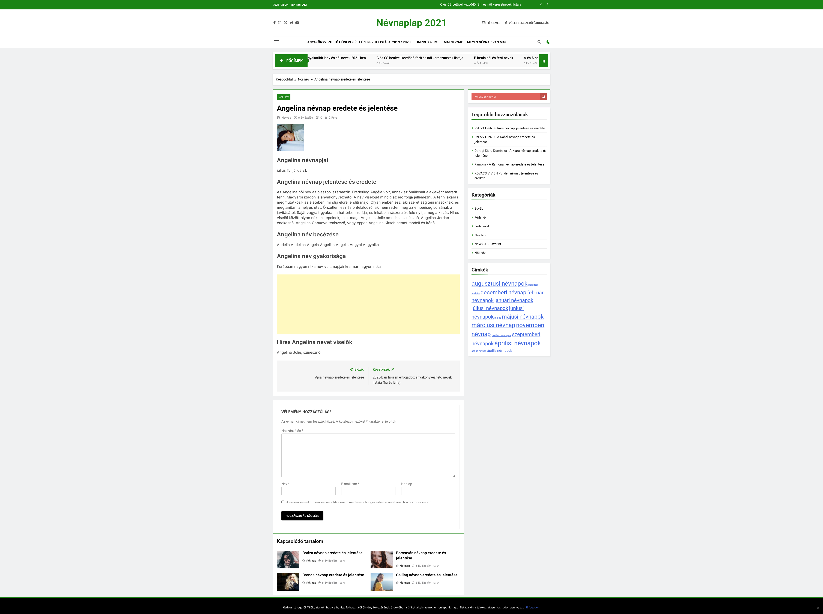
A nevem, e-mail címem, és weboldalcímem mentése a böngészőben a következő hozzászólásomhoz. (359, 502)
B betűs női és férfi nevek (465, 58)
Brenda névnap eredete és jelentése (333, 575)
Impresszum (427, 42)
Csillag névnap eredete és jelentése (427, 575)
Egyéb (479, 208)
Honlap (406, 484)
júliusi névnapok (490, 308)
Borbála (476, 293)
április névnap (479, 351)
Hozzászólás (292, 431)
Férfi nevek (482, 226)
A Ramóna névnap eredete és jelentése (516, 164)
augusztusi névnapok (499, 283)
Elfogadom (533, 607)
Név (285, 484)
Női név (283, 97)
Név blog (481, 235)
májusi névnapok (523, 316)
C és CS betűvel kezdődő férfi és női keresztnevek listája (480, 4)
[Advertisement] (368, 304)
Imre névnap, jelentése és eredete (521, 128)
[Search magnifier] (543, 96)
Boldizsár (533, 284)
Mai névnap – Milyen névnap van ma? (475, 42)
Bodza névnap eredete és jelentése (332, 553)
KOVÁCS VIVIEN (486, 173)
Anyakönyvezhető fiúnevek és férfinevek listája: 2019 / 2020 (359, 42)
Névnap (286, 117)
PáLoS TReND (485, 128)
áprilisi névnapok (517, 343)
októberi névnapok (501, 335)
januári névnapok (513, 300)
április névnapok (499, 351)
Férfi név (481, 217)
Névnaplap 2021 (411, 22)
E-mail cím (350, 484)
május (497, 317)
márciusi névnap (493, 325)
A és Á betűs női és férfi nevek (519, 58)
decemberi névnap (503, 292)
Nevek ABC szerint (488, 244)
